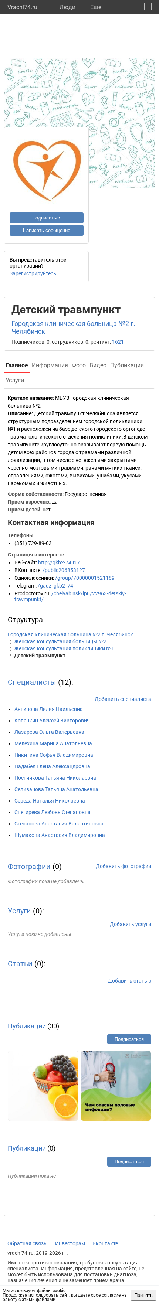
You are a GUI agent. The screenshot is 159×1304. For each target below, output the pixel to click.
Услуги (19, 910)
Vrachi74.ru (22, 7)
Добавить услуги (130, 924)
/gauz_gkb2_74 (55, 586)
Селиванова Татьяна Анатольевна (56, 789)
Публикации (27, 1026)
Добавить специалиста (123, 699)
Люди (67, 7)
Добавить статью (129, 981)
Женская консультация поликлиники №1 (64, 648)
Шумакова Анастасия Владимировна (59, 835)
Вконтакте (105, 1243)
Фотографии (29, 866)
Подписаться (46, 218)
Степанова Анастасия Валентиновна (59, 824)
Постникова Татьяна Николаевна (55, 778)
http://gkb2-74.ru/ (59, 562)
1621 (118, 342)
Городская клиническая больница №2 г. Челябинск (70, 634)
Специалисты (32, 682)
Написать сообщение (46, 230)
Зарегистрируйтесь (33, 273)
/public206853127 (64, 570)
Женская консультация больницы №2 (60, 641)
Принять (143, 1295)
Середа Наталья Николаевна (49, 801)
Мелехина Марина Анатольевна (53, 743)
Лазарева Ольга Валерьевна (49, 732)
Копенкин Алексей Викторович (52, 721)
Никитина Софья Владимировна (53, 755)
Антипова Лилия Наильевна (48, 709)
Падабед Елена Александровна (52, 766)
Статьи (20, 963)
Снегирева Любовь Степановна (52, 812)
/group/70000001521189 (85, 578)
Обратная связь (27, 1243)
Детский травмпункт (39, 655)
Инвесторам (70, 1243)
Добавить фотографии (123, 866)
